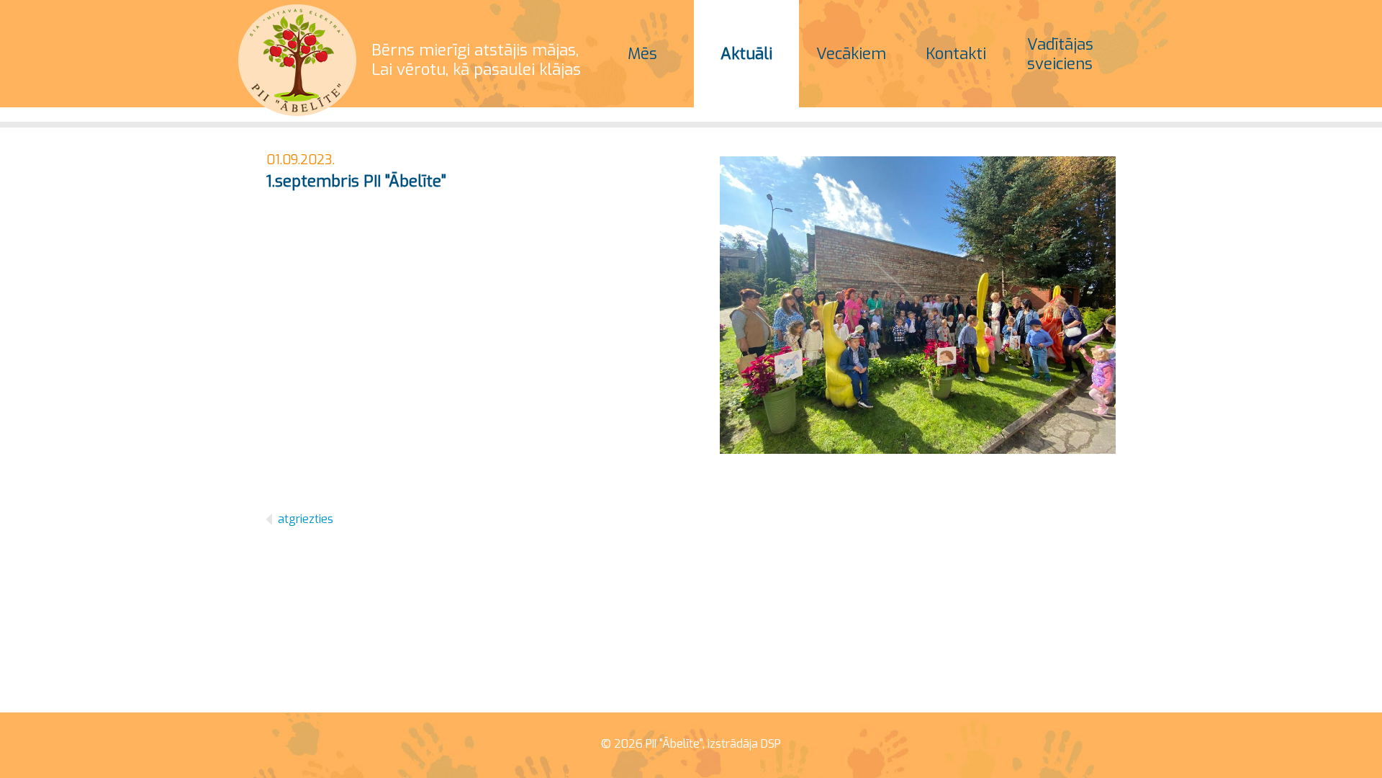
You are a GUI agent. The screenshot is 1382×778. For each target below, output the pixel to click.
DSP (771, 743)
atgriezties (305, 519)
